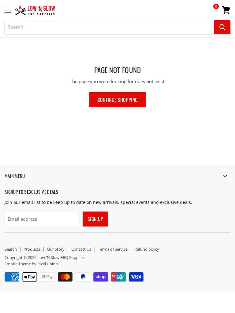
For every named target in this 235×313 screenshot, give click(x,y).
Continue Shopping (117, 99)
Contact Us (81, 249)
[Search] (222, 27)
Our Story (56, 249)
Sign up (95, 219)
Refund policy (146, 249)
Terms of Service (113, 249)
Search (11, 249)
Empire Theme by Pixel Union (31, 264)
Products (32, 249)
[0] (211, 12)
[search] (109, 27)
